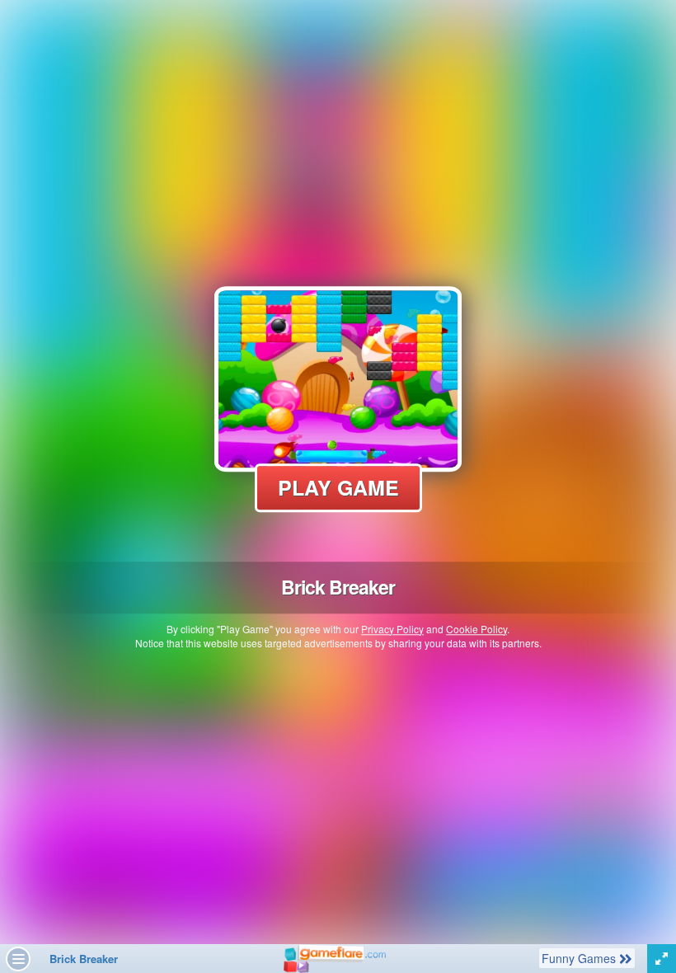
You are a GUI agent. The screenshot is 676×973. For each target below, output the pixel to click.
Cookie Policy (476, 629)
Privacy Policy (392, 629)
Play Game (338, 487)
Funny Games (580, 957)
